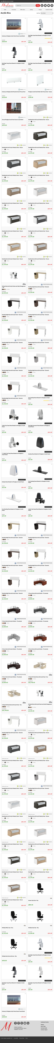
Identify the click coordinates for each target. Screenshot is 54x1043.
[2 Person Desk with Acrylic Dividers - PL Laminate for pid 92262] (40, 641)
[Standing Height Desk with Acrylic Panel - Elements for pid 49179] (40, 336)
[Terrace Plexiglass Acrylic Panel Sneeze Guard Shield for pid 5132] (14, 113)
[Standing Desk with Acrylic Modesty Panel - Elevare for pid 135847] (14, 252)
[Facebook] (15, 1023)
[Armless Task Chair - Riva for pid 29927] (40, 894)
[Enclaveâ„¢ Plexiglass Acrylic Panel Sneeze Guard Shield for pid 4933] (14, 29)
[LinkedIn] (28, 1023)
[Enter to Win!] (45, 6)
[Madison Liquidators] (7, 6)
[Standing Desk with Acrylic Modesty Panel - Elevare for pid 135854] (40, 252)
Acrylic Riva (6, 13)
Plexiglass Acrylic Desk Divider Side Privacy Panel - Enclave (40, 91)
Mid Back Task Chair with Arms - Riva (9, 956)
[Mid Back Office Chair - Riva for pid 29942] (14, 921)
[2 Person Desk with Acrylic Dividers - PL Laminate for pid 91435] (13, 613)
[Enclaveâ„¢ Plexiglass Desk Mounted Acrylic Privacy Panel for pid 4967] (14, 83)
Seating (31, 9)
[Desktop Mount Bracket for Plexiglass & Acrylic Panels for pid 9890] (13, 476)
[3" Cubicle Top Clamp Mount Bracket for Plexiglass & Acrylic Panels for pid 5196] (13, 448)
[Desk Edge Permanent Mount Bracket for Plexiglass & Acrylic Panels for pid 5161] (40, 420)
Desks (5, 9)
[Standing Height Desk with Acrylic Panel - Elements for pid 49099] (14, 308)
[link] (51, 5)
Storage (40, 9)
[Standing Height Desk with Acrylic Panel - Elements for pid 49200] (14, 392)
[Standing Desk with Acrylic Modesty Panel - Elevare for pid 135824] (40, 196)
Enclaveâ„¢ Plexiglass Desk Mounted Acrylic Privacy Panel (13, 91)
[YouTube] (25, 1023)
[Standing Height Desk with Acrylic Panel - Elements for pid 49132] (14, 336)
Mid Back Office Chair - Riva (7, 927)
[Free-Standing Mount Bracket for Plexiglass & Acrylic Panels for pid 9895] (40, 474)
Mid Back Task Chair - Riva (33, 927)
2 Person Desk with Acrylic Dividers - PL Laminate (38, 593)
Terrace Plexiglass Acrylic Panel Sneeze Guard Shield (12, 119)
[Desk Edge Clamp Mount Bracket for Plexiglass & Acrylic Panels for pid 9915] (40, 58)
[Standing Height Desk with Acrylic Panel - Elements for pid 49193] (40, 364)
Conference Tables (49, 9)
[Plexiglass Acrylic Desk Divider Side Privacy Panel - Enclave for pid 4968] (40, 85)
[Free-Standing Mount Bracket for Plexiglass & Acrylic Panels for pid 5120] (40, 390)
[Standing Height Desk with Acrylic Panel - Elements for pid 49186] (14, 364)
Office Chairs (22, 9)
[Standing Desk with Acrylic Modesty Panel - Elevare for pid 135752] (14, 140)
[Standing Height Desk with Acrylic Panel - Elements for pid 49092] (40, 280)
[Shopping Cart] (51, 5)
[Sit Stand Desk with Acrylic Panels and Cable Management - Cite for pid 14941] (14, 279)
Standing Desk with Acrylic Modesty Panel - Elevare (38, 119)
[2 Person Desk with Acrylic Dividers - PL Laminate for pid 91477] (40, 613)
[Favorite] (25, 18)
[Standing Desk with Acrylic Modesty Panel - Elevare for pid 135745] (40, 112)
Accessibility (16, 1038)
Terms (27, 1038)
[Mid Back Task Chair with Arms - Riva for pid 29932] (14, 949)
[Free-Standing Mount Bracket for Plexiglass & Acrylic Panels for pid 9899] (14, 502)
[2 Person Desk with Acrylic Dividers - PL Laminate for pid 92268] (13, 669)
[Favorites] (48, 6)
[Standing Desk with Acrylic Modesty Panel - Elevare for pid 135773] (40, 168)
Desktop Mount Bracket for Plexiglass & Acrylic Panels (39, 454)
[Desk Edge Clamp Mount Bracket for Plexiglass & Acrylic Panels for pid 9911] (14, 58)
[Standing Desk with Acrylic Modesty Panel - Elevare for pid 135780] (14, 196)
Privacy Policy (21, 1038)
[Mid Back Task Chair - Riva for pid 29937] (40, 921)
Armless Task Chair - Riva (33, 900)
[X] (21, 1023)
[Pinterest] (18, 1023)
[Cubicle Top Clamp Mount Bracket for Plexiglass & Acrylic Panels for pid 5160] (14, 420)
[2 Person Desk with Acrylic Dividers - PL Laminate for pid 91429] (40, 585)
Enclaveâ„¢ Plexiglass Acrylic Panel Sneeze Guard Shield (13, 36)
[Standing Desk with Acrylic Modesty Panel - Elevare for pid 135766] (14, 168)
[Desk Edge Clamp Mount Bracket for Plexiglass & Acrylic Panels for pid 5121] (40, 30)
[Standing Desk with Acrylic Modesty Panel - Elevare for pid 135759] (40, 140)
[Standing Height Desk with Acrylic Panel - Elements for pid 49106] (40, 308)
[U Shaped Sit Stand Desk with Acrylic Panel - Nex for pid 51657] (13, 697)
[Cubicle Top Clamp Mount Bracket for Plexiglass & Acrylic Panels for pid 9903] (40, 503)
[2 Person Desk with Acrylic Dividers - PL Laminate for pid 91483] (13, 641)
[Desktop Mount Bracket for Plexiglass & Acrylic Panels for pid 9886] (40, 448)
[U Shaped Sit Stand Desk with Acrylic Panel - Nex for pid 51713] (40, 669)
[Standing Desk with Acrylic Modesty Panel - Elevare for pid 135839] (40, 224)
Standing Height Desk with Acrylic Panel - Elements (38, 286)
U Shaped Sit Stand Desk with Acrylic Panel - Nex (38, 677)
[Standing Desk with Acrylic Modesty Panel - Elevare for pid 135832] (14, 224)
